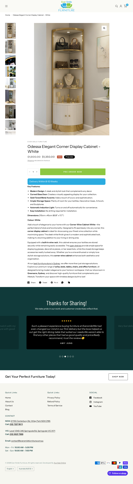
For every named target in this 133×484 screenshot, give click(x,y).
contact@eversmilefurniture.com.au (27, 441)
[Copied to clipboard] (69, 282)
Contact (9, 405)
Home (7, 15)
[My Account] (121, 6)
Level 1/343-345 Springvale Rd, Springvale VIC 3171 (32, 431)
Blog (7, 409)
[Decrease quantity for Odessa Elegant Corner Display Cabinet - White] (30, 172)
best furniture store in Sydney (47, 263)
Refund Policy (53, 401)
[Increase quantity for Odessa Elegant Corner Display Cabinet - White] (37, 172)
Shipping (31, 160)
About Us (9, 401)
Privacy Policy (53, 397)
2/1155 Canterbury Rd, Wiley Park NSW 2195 (30, 421)
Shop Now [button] (118, 377)
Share (33, 282)
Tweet (44, 282)
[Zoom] (104, 28)
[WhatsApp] (63, 282)
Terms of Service (54, 405)
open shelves (75, 245)
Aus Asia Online (60, 463)
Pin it (56, 282)
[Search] (116, 6)
